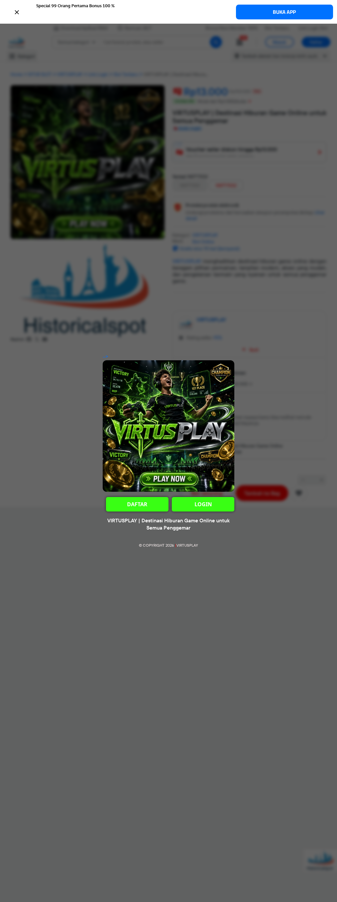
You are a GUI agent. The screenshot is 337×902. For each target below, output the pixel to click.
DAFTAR (137, 504)
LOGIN (203, 504)
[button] (168, 11)
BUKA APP (284, 12)
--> (105, 356)
